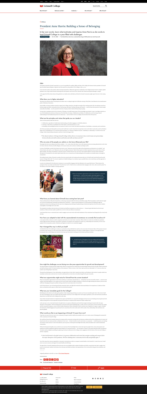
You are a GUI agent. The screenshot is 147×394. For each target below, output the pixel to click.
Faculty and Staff (56, 1)
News (93, 1)
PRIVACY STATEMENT (77, 379)
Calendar (97, 1)
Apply (85, 1)
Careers (102, 1)
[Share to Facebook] (45, 360)
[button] (57, 360)
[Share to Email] (55, 360)
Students (41, 1)
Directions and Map (43, 383)
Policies (75, 377)
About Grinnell (43, 10)
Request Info (47, 368)
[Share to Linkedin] (50, 360)
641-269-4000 (43, 381)
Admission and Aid (59, 10)
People (106, 1)
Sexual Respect (76, 384)
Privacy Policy (97, 387)
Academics (74, 10)
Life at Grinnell (88, 10)
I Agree (89, 387)
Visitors (50, 1)
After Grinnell (103, 10)
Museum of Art (58, 377)
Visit (82, 1)
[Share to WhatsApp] (47, 360)
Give (89, 1)
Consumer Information (77, 381)
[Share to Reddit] (52, 360)
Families (46, 1)
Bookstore (57, 381)
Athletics (57, 379)
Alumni (62, 1)
